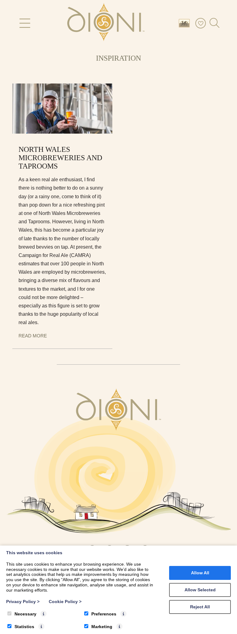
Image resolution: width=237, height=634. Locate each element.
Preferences (103, 613)
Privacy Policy (23, 601)
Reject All (200, 606)
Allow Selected (200, 589)
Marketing (101, 626)
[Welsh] (185, 22)
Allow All (200, 572)
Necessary (25, 613)
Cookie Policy (65, 601)
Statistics (24, 626)
